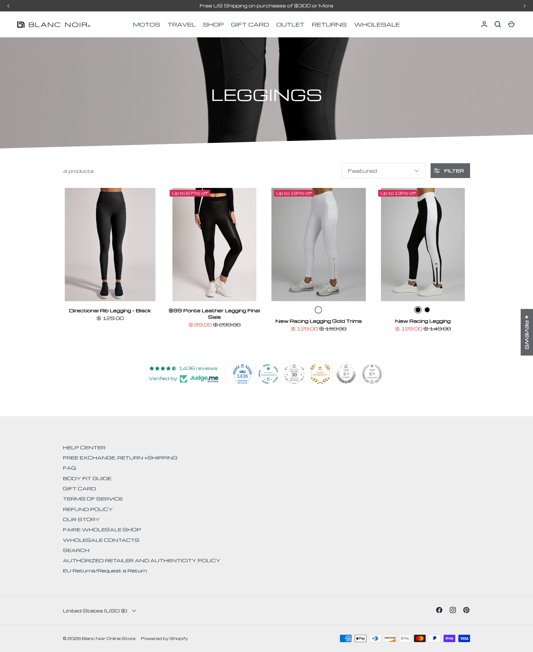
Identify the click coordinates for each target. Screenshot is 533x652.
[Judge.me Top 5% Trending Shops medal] (372, 374)
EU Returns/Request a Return (105, 570)
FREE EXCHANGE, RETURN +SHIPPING (120, 458)
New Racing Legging (423, 321)
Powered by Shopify (164, 638)
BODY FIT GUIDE (87, 478)
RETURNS (329, 24)
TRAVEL (181, 24)
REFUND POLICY (88, 509)
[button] (498, 24)
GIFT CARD (250, 24)
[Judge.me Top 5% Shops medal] (346, 374)
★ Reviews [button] (527, 332)
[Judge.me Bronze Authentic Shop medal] (320, 374)
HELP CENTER (84, 447)
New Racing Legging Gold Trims (318, 321)
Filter (453, 171)
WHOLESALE (377, 24)
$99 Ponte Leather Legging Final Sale (214, 313)
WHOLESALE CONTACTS (101, 540)
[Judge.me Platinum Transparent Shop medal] (268, 374)
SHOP (213, 24)
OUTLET (290, 24)
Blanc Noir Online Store (108, 638)
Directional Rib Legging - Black (110, 310)
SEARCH (76, 550)
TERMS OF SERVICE (93, 499)
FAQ (69, 468)
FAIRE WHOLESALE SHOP (102, 529)
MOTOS (146, 24)
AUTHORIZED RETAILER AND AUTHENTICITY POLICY (142, 560)
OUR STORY (81, 519)
